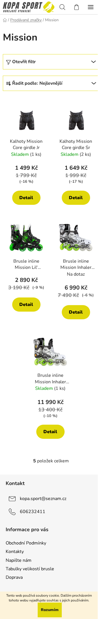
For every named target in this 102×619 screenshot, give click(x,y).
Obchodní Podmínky (26, 543)
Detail (26, 198)
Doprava (14, 577)
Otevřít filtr (24, 62)
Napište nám (18, 560)
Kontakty (15, 551)
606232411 (32, 512)
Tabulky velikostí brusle (30, 569)
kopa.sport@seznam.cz (43, 498)
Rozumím (50, 609)
